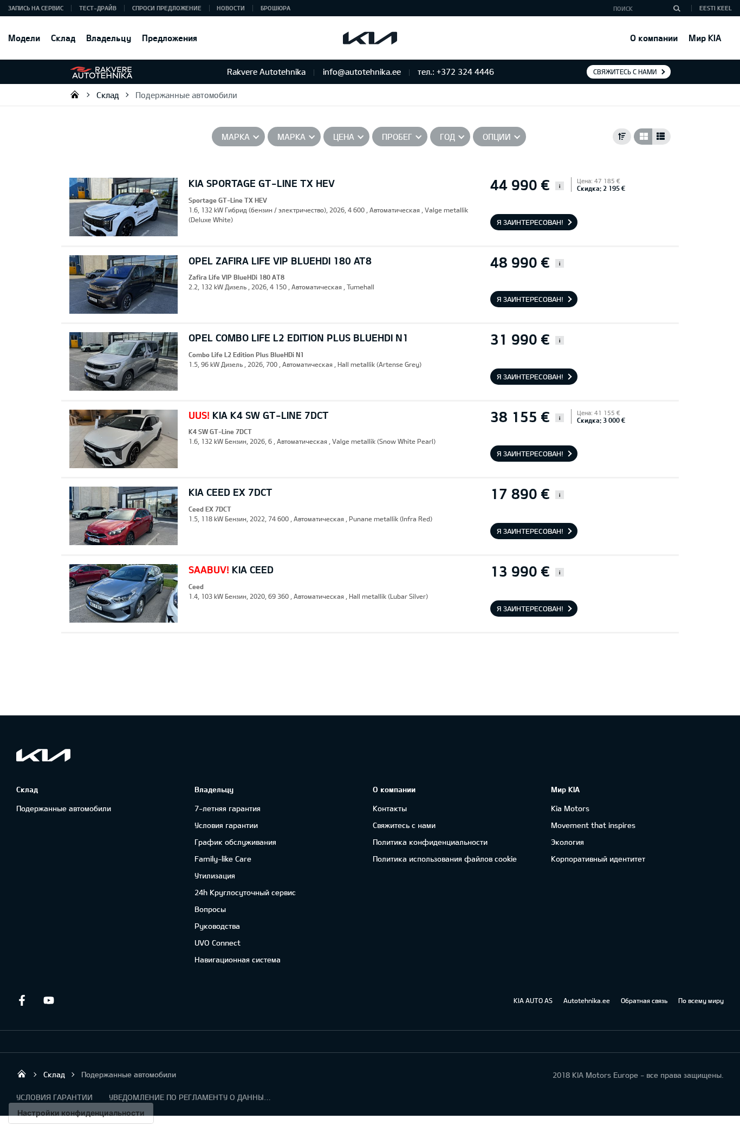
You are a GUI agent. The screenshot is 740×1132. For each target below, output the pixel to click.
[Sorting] (622, 136)
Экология (567, 841)
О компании (654, 38)
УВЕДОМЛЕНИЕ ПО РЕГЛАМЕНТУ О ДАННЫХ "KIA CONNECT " (190, 1097)
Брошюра (275, 7)
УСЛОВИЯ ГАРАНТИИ (54, 1097)
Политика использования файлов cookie (445, 858)
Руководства (217, 925)
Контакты (390, 808)
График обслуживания (235, 841)
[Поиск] (677, 8)
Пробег (397, 136)
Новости (231, 7)
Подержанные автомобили (186, 95)
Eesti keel (715, 7)
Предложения (169, 38)
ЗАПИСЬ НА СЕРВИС (35, 7)
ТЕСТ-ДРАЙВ (97, 7)
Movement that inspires (593, 825)
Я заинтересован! (530, 222)
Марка (236, 136)
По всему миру (701, 1000)
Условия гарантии (226, 825)
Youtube (48, 1000)
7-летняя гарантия (227, 808)
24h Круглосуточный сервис (245, 892)
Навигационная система (237, 959)
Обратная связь (644, 1000)
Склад (63, 38)
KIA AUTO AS (533, 1000)
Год (447, 136)
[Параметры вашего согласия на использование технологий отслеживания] (81, 1113)
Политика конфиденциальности (430, 841)
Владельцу (108, 38)
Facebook (21, 1000)
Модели (24, 38)
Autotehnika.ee (586, 1000)
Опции (497, 136)
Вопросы (210, 909)
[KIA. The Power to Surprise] (43, 755)
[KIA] (370, 38)
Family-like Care (222, 858)
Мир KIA (705, 38)
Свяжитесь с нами (625, 71)
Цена (343, 136)
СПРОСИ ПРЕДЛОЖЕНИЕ (167, 7)
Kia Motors (570, 808)
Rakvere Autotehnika (74, 94)
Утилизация (214, 875)
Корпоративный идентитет (598, 858)
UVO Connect (217, 942)
